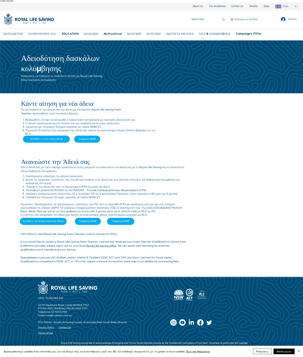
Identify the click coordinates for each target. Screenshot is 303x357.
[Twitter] (209, 322)
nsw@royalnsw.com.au (58, 315)
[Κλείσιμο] (299, 351)
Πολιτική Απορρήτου (198, 351)
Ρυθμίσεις (262, 351)
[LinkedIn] (191, 322)
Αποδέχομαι (284, 351)
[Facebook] (200, 322)
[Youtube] (182, 322)
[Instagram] (173, 322)
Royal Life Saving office (101, 245)
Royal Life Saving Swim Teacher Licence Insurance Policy (80, 234)
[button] (13, 34)
